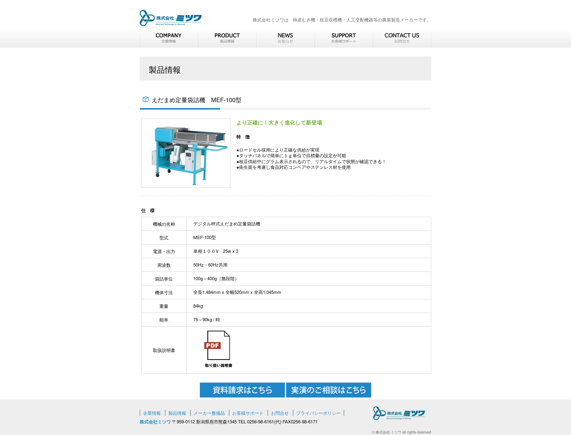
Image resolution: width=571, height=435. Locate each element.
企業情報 (152, 413)
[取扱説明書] (218, 370)
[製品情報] (227, 37)
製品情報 (177, 413)
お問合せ (280, 413)
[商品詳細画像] (185, 186)
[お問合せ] (402, 37)
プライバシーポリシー (318, 413)
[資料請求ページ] (243, 395)
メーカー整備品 (209, 413)
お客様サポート (247, 413)
